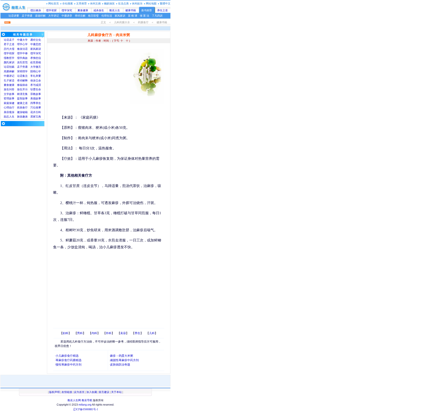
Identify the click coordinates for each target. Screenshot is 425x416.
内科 (94, 333)
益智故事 (22, 98)
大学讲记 (53, 15)
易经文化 (35, 39)
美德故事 (35, 98)
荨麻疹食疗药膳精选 (68, 360)
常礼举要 (35, 75)
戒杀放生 (98, 10)
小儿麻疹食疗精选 (67, 355)
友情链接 (67, 392)
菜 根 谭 (132, 15)
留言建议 (104, 392)
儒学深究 (67, 10)
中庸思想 (35, 44)
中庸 (19, 39)
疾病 (19, 107)
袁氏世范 (22, 62)
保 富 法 (144, 15)
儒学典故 (22, 58)
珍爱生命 (35, 89)
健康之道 (22, 103)
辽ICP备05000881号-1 (85, 409)
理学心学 (22, 44)
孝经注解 (80, 15)
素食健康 (82, 10)
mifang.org (85, 404)
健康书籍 (130, 10)
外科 (109, 333)
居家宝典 (35, 116)
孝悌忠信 (35, 58)
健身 (19, 112)
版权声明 (54, 392)
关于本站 (116, 392)
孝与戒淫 (35, 85)
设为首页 (79, 392)
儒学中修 (22, 53)
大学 (25, 39)
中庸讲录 (67, 15)
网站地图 (151, 3)
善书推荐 (146, 10)
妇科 (65, 333)
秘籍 (25, 112)
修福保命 (22, 85)
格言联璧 (93, 15)
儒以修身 (35, 10)
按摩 (38, 107)
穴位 (33, 107)
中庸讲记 (9, 75)
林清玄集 (22, 94)
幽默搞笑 (109, 3)
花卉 (33, 112)
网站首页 (53, 3)
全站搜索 (67, 3)
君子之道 (9, 44)
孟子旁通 (27, 15)
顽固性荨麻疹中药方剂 (124, 360)
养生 (137, 333)
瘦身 (11, 112)
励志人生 (9, 116)
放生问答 (9, 89)
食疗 (25, 107)
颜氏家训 (9, 62)
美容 (6, 112)
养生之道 (162, 10)
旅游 (19, 116)
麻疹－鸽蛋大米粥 (121, 355)
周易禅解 (9, 71)
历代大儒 (9, 48)
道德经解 (40, 15)
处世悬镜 (35, 62)
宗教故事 (35, 94)
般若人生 (114, 10)
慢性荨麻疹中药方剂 (68, 364)
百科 (38, 112)
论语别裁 (9, 66)
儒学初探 (51, 10)
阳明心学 (35, 71)
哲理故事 (9, 98)
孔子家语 (9, 80)
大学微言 (35, 66)
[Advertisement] (90, 80)
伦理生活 (106, 15)
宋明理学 (22, 71)
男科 (80, 333)
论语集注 (22, 75)
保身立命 (35, 80)
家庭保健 (9, 103)
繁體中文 (165, 3)
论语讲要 (13, 15)
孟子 (11, 39)
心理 (6, 107)
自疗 (11, 107)
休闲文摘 (95, 3)
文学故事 (9, 94)
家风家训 (120, 15)
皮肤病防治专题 (120, 364)
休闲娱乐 (137, 3)
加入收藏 (91, 392)
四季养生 (35, 103)
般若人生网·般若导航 (80, 400)
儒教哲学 (9, 58)
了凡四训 (157, 15)
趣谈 (25, 116)
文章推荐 (81, 3)
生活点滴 (123, 3)
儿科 (152, 333)
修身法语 (22, 48)
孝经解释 (22, 80)
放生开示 (22, 89)
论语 (6, 39)
